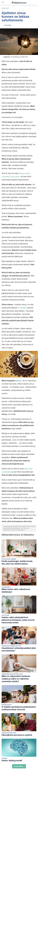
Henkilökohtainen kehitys (11, 646)
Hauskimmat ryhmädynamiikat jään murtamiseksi (19, 649)
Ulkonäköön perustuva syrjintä (17, 735)
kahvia (18, 381)
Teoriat (4, 758)
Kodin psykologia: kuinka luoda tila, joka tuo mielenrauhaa (17, 562)
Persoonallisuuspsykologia (12, 674)
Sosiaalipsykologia (9, 733)
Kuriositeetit (7, 704)
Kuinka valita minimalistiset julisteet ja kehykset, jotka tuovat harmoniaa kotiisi (18, 620)
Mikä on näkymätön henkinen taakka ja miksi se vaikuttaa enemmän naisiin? (16, 679)
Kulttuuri (5, 615)
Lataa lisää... (19, 766)
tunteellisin (22, 308)
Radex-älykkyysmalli (12, 760)
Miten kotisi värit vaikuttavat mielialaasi (16, 590)
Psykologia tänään (9, 559)
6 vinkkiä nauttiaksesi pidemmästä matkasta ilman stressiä (19, 708)
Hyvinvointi (5, 8)
